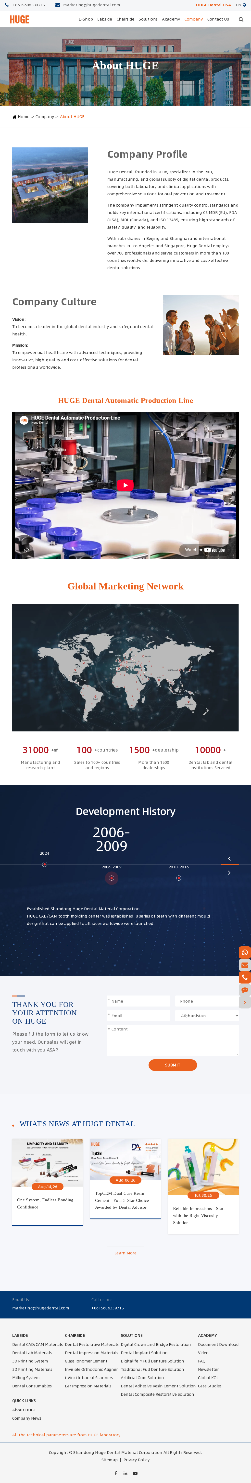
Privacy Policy (137, 1459)
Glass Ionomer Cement (86, 1361)
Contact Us (218, 19)
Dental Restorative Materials (92, 1344)
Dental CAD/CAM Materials (37, 1344)
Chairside (126, 19)
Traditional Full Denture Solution (152, 1369)
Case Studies (210, 1386)
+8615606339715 (29, 5)
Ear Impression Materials (88, 1386)
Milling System (26, 1377)
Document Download (218, 1344)
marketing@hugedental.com (91, 5)
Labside (104, 19)
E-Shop (86, 19)
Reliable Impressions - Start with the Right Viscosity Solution (199, 1215)
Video (203, 1352)
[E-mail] (245, 965)
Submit (172, 1065)
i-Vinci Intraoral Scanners (89, 1377)
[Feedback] (245, 990)
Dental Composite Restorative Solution (157, 1394)
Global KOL (208, 1377)
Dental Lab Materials (32, 1352)
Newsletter (208, 1369)
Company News (26, 1418)
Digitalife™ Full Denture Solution (152, 1361)
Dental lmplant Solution (144, 1352)
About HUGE (72, 116)
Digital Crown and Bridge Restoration (156, 1344)
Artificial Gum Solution (142, 1377)
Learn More (125, 1253)
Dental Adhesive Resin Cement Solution (158, 1386)
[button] (229, 858)
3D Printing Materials (32, 1369)
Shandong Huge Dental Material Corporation (117, 1452)
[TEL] (245, 977)
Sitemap (109, 1459)
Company (194, 19)
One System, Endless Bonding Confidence (45, 1203)
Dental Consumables (32, 1386)
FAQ (201, 1361)
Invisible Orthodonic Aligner (91, 1369)
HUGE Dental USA (213, 4)
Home (23, 116)
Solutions (148, 19)
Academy (171, 19)
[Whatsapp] (245, 952)
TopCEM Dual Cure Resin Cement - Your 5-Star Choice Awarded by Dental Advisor (122, 1200)
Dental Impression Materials (91, 1352)
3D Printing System (30, 1361)
